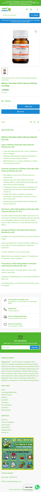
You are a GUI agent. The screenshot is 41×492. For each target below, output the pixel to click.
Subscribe (34, 347)
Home (3, 390)
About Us (4, 420)
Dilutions (4, 397)
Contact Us (5, 432)
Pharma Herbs (5, 410)
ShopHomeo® (17, 489)
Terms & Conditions (7, 422)
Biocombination (6, 405)
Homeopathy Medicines (9, 392)
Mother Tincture (6, 395)
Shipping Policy (6, 430)
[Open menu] (37, 9)
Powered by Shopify (27, 489)
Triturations (5, 402)
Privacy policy (5, 425)
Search (36, 15)
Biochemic (4, 400)
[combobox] (20, 15)
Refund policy (5, 427)
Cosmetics (4, 407)
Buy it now (20, 111)
